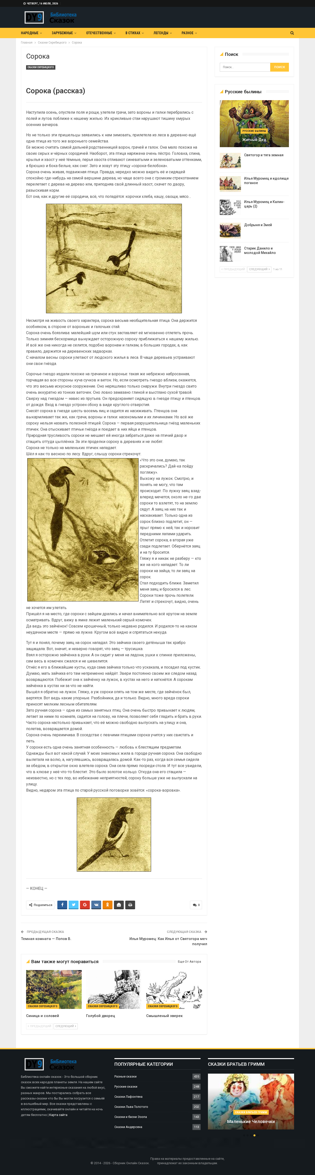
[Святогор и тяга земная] (230, 161)
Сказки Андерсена (128, 1127)
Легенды (161, 33)
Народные (29, 33)
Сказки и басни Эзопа (130, 1117)
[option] (251, 1104)
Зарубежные (62, 33)
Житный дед (254, 140)
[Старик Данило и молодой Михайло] (230, 254)
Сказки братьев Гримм (251, 1112)
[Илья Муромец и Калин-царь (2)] (230, 207)
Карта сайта (58, 1115)
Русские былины (254, 131)
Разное (187, 33)
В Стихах (133, 33)
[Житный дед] (254, 123)
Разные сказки (125, 1076)
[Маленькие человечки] (251, 1102)
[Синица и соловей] (54, 989)
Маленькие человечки (251, 1121)
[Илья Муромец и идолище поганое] (230, 184)
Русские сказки (125, 1086)
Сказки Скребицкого (41, 67)
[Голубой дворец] (114, 989)
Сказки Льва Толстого (131, 1107)
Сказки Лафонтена (128, 1096)
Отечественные (99, 33)
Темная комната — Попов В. (46, 939)
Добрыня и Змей (258, 225)
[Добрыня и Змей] (230, 230)
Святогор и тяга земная (264, 155)
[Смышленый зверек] (174, 989)
